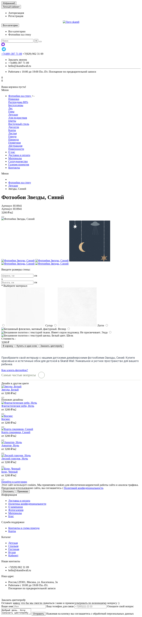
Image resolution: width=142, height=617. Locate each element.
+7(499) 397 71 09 (11, 53)
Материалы (15, 158)
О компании (15, 506)
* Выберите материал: (14, 285)
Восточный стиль (18, 123)
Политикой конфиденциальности (83, 488)
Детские (13, 114)
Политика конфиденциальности (27, 503)
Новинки (13, 99)
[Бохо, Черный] (10, 468)
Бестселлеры (15, 105)
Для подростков (17, 117)
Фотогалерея (15, 510)
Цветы (12, 120)
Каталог (6, 537)
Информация (9, 494)
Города (12, 136)
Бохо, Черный (9, 471)
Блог (11, 516)
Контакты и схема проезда (23, 528)
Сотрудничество (18, 161)
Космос (5, 419)
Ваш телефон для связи (60, 606)
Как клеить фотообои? (14, 370)
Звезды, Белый (10, 389)
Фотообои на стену (20, 95)
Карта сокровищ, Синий (15, 432)
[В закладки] (2, 216)
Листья (12, 133)
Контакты (14, 167)
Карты (12, 130)
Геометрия (14, 142)
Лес (10, 108)
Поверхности (16, 148)
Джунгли (13, 127)
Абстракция (15, 145)
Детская (13, 542)
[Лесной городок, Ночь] (16, 455)
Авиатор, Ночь (10, 445)
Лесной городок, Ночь (14, 458)
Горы (11, 111)
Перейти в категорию (14, 481)
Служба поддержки (12, 522)
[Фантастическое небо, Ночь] (19, 402)
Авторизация (16, 12)
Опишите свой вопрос (120, 606)
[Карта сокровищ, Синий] (17, 429)
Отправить (38, 613)
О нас (11, 152)
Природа (13, 139)
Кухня (12, 552)
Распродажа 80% (18, 102)
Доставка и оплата (19, 155)
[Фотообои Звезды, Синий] (18, 260)
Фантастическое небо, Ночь (17, 405)
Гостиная (13, 549)
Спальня (13, 546)
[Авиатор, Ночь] (11, 442)
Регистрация (15, 16)
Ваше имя (7, 606)
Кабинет (13, 555)
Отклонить (8, 491)
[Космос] (7, 415)
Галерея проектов (18, 164)
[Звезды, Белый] (11, 386)
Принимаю (22, 491)
